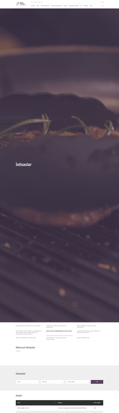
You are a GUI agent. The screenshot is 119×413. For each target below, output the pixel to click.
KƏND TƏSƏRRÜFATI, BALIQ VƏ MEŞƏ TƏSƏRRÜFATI (86, 326)
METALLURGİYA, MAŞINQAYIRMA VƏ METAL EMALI (59, 331)
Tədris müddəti (97, 402)
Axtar (97, 381)
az (102, 2)
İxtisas (18, 402)
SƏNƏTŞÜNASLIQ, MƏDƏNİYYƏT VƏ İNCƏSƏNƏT (28, 325)
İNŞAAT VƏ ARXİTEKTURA (83, 338)
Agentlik (33, 5)
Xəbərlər (86, 5)
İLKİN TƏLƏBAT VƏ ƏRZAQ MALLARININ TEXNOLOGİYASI (56, 338)
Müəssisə (60, 402)
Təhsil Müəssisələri (45, 5)
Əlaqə (91, 5)
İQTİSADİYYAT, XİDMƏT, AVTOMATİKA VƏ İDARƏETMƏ (56, 326)
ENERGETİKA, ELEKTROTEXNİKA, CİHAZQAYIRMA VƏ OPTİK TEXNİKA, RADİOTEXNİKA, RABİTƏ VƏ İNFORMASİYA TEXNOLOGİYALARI (29, 332)
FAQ (81, 5)
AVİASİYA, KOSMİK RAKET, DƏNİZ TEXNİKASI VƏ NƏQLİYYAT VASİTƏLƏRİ (88, 331)
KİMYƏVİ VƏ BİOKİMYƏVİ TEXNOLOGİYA (26, 338)
